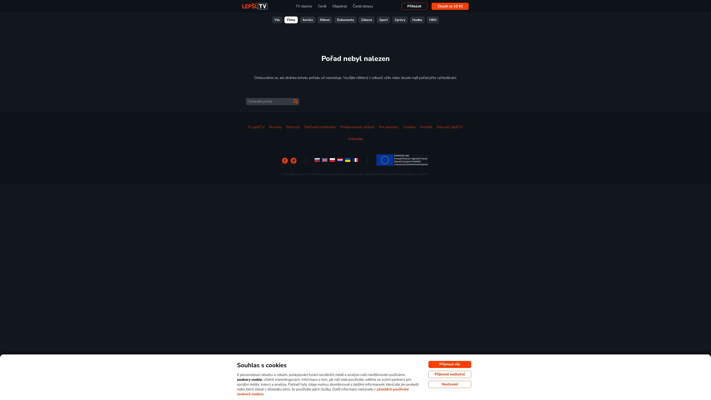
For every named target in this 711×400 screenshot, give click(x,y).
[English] (324, 160)
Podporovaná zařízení (357, 127)
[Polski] (332, 160)
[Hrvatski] (340, 160)
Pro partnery (389, 127)
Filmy (291, 20)
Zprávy (400, 20)
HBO (433, 20)
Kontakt (426, 127)
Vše (277, 20)
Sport (383, 20)
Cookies (409, 127)
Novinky (275, 127)
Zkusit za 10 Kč (450, 6)
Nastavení (450, 384)
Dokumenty (345, 20)
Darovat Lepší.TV (450, 127)
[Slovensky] (317, 160)
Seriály (307, 20)
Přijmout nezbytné (450, 374)
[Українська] (347, 160)
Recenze (293, 127)
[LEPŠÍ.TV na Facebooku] (285, 161)
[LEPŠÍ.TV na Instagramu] (294, 161)
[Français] (355, 160)
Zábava (366, 20)
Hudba (417, 20)
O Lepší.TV (256, 127)
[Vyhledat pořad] (296, 101)
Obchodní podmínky (320, 127)
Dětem (325, 20)
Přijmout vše (449, 364)
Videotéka (355, 138)
